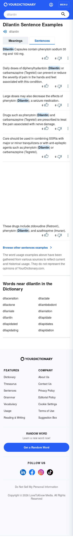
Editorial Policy (47, 397)
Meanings (15, 40)
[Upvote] (46, 58)
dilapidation (46, 330)
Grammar (9, 397)
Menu (64, 4)
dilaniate (8, 311)
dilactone (9, 304)
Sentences (42, 40)
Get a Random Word (36, 447)
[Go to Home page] (20, 4)
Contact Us (44, 384)
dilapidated (10, 324)
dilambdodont (47, 304)
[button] (51, 4)
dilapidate (44, 317)
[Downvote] (59, 58)
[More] (68, 58)
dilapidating (10, 330)
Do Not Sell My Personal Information (36, 487)
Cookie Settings (47, 404)
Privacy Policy (46, 390)
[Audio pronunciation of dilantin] (5, 31)
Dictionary (10, 377)
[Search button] (63, 14)
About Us (43, 377)
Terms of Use (46, 411)
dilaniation (45, 311)
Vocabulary (10, 404)
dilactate (44, 298)
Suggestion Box (47, 417)
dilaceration (10, 298)
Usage (7, 411)
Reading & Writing (14, 417)
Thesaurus (10, 384)
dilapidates (45, 324)
